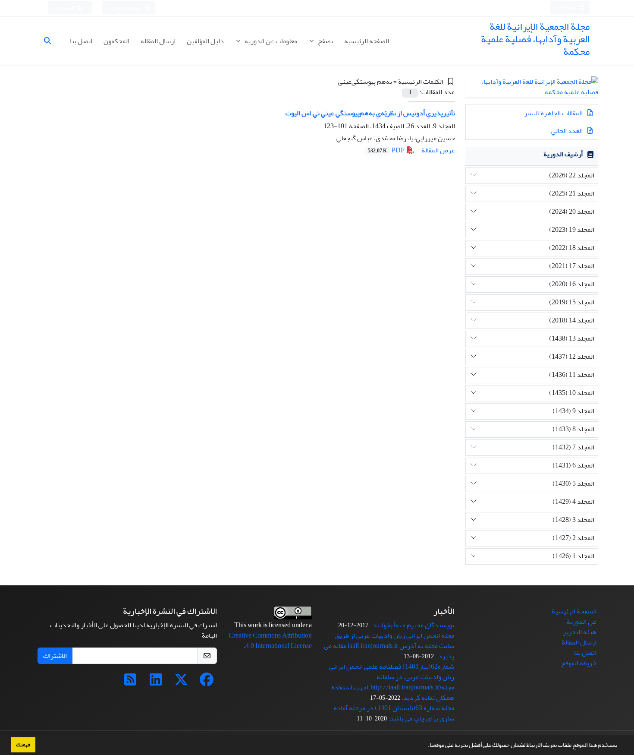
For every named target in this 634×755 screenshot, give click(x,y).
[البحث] (51, 41)
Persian (567, 8)
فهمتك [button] (23, 744)
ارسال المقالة (158, 41)
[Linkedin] (155, 682)
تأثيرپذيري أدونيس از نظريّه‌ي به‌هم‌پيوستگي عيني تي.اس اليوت (370, 113)
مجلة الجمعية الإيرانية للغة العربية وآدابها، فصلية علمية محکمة (535, 39)
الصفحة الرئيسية (366, 41)
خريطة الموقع (578, 663)
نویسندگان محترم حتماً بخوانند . (412, 625)
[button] (425, 746)
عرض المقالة (438, 150)
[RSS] (130, 682)
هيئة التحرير (579, 631)
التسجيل (65, 8)
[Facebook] (206, 682)
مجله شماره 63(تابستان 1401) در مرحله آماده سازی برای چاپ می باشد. (394, 713)
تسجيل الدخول (126, 8)
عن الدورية (581, 621)
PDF (387, 150)
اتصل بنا (81, 41)
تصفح (325, 41)
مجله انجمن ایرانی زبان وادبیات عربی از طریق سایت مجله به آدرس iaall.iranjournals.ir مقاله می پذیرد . (389, 646)
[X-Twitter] (181, 682)
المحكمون (116, 41)
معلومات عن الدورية (270, 41)
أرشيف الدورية (563, 154)
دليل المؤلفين (205, 41)
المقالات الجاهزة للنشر (554, 113)
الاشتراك (55, 655)
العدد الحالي (567, 130)
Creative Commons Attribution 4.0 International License (270, 640)
